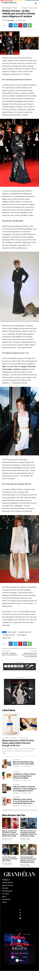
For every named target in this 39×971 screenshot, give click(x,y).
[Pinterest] (20, 25)
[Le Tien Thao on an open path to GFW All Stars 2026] (10, 849)
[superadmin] (3, 20)
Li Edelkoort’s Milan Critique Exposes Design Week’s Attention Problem (24, 776)
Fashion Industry (6, 8)
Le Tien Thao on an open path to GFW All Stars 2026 (9, 859)
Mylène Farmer (7, 638)
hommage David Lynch (9, 635)
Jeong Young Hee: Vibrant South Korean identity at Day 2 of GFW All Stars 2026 (28, 859)
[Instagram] (20, 912)
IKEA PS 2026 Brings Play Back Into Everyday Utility (23, 763)
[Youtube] (20, 918)
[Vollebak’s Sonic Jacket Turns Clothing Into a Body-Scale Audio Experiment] (6, 801)
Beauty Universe (6, 838)
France (15, 8)
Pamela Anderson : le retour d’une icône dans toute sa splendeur (29, 654)
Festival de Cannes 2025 (24, 632)
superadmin (10, 20)
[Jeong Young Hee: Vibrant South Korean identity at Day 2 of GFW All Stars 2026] (28, 849)
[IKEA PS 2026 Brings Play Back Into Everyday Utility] (6, 763)
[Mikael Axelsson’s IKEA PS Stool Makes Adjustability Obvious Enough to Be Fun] (19, 724)
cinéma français (12, 632)
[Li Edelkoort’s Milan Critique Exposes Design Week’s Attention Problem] (6, 775)
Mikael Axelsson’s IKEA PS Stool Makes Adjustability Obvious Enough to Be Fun (18, 743)
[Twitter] (15, 25)
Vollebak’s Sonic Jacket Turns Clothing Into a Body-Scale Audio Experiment (24, 801)
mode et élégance (21, 635)
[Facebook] (11, 25)
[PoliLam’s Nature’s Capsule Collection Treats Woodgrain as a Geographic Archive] (6, 788)
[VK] (25, 25)
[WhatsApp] (30, 25)
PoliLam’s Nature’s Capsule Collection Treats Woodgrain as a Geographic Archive (24, 789)
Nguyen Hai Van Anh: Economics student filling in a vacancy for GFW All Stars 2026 (10, 833)
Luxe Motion (5, 737)
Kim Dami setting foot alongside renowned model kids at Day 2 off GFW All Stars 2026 (28, 833)
